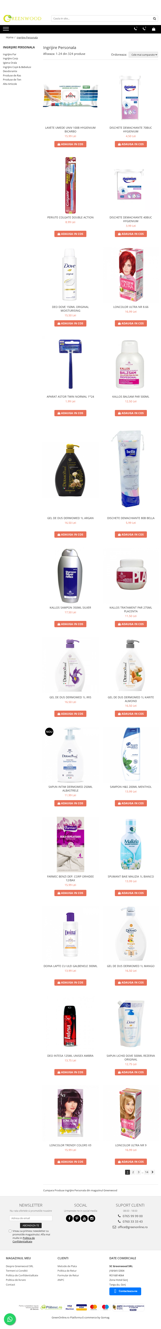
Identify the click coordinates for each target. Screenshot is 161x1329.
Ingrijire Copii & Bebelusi (17, 67)
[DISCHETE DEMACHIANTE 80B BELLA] (131, 470)
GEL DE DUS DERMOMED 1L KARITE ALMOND (131, 699)
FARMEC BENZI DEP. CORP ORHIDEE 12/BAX (70, 878)
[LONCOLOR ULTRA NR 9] (131, 1113)
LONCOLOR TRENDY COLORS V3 (70, 1145)
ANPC (61, 1280)
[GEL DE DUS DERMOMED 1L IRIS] (70, 665)
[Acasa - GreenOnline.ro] (22, 18)
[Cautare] (154, 18)
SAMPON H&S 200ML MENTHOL (131, 787)
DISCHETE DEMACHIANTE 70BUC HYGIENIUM (131, 129)
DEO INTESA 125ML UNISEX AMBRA (70, 1056)
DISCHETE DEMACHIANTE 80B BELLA (131, 518)
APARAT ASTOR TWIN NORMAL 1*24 (70, 396)
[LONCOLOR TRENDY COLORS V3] (70, 1113)
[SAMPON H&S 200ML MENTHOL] (131, 755)
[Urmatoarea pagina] (152, 1172)
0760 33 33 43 (132, 1221)
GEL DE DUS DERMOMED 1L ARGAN (70, 518)
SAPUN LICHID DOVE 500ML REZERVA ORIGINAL (131, 1057)
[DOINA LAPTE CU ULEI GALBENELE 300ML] (70, 934)
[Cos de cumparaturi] (153, 29)
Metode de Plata (67, 1266)
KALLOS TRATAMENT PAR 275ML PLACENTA (131, 609)
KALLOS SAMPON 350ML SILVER (70, 607)
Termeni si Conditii (16, 1270)
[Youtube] (84, 1218)
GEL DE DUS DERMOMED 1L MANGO (131, 966)
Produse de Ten (12, 79)
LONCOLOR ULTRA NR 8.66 (130, 307)
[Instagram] (91, 1218)
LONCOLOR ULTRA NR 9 (130, 1145)
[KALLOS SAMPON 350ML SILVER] (70, 575)
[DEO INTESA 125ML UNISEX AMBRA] (70, 1023)
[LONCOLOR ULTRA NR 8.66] (131, 275)
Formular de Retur (68, 1275)
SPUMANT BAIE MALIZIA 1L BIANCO (131, 876)
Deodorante (10, 71)
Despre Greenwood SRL (19, 1266)
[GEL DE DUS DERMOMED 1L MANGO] (131, 934)
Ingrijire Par (9, 54)
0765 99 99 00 (132, 1216)
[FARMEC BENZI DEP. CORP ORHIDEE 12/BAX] (70, 844)
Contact (10, 1284)
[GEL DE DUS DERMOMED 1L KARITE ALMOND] (131, 665)
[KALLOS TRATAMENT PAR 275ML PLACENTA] (131, 575)
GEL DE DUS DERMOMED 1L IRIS (70, 697)
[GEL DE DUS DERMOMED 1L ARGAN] (70, 470)
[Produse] (6, 30)
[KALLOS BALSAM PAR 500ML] (131, 364)
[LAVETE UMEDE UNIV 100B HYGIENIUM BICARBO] (70, 96)
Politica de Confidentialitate (24, 1239)
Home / (11, 37)
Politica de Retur (67, 1270)
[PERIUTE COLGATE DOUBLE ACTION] (70, 185)
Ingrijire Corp (10, 58)
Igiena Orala (10, 62)
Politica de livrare (16, 1280)
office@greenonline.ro (132, 1227)
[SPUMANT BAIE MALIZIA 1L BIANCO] (131, 844)
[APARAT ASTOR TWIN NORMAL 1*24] (70, 364)
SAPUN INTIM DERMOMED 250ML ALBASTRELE (70, 788)
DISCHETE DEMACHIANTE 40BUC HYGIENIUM (131, 219)
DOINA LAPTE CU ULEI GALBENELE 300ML (70, 966)
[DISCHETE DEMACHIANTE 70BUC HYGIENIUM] (131, 96)
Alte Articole (10, 84)
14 (146, 1172)
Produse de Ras (12, 75)
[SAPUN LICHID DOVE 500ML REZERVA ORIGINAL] (131, 1023)
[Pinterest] (76, 1218)
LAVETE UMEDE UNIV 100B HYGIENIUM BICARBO (70, 129)
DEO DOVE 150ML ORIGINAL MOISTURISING (70, 308)
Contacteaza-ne (128, 1291)
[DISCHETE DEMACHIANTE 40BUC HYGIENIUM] (131, 185)
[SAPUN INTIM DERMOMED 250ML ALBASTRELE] (70, 755)
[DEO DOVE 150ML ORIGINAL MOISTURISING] (70, 275)
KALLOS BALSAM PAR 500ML (130, 396)
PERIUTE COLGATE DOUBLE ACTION (70, 217)
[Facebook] (69, 1218)
